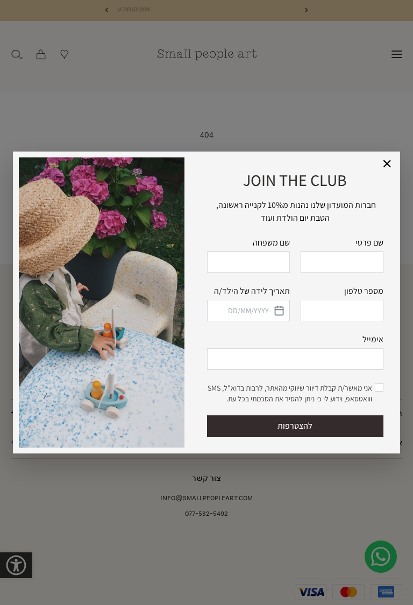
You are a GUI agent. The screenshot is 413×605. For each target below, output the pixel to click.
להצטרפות (294, 425)
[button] (387, 164)
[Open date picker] (278, 310)
